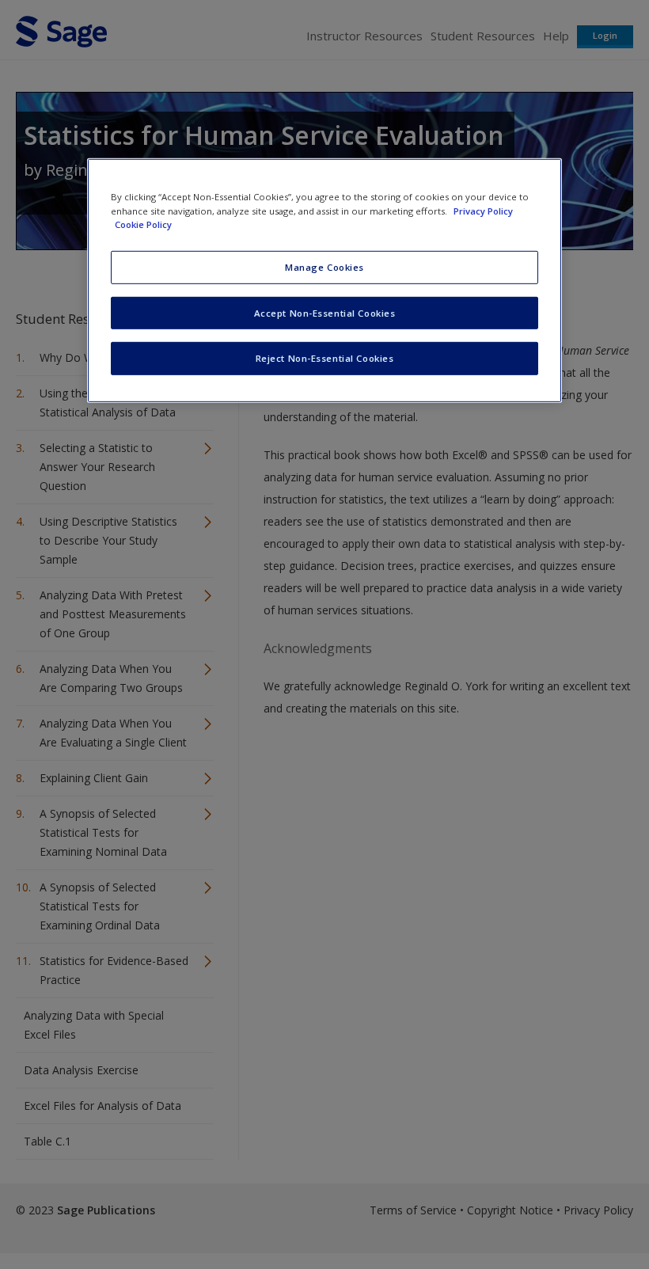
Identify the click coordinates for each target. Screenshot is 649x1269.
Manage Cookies (324, 266)
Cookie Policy (143, 224)
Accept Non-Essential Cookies (325, 312)
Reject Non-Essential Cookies (325, 358)
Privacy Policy (483, 210)
